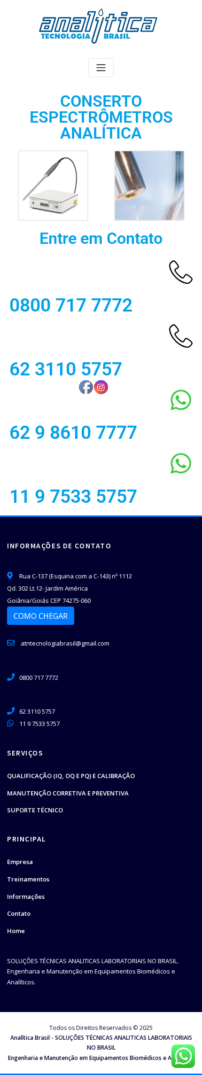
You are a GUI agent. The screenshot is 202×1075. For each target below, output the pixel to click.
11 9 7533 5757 (73, 496)
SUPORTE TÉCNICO (35, 810)
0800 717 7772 (70, 305)
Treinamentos (28, 879)
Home (16, 931)
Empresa (20, 861)
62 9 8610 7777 (73, 433)
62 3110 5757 (65, 369)
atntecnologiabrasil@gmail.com (64, 643)
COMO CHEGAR (41, 616)
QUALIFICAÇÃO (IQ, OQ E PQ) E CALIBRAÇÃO (71, 775)
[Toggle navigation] (101, 68)
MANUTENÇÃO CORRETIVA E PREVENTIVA (68, 793)
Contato (19, 913)
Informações (26, 896)
